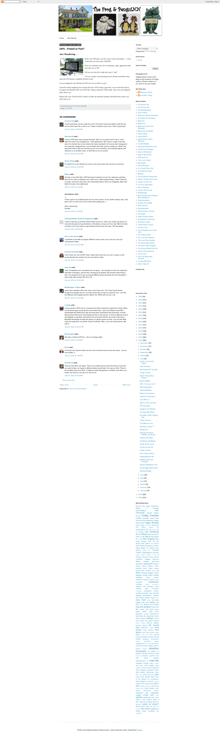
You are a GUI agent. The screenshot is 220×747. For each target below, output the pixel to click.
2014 (140, 334)
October (143, 349)
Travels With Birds (144, 261)
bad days (156, 564)
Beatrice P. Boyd (146, 92)
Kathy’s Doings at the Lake (147, 179)
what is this (155, 697)
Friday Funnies (145, 373)
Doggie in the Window (148, 409)
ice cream (149, 621)
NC (144, 537)
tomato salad (139, 688)
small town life (148, 674)
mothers (145, 637)
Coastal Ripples (143, 144)
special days (149, 677)
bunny (148, 577)
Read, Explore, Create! (146, 211)
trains (146, 688)
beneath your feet (152, 570)
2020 (140, 315)
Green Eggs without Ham (149, 468)
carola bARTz (143, 136)
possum (68, 267)
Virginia (147, 559)
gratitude (146, 614)
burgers (156, 577)
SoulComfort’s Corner (146, 225)
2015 (140, 331)
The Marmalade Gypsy (146, 243)
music (138, 641)
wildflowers (155, 709)
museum (146, 639)
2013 (140, 337)
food (151, 604)
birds (138, 573)
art (143, 564)
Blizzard (138, 506)
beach (145, 568)
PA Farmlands (145, 406)
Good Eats (154, 518)
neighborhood (140, 643)
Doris (67, 347)
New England (149, 539)
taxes (151, 684)
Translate (152, 51)
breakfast (139, 577)
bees (143, 570)
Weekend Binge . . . (147, 471)
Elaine (67, 174)
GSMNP (138, 518)
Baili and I (141, 121)
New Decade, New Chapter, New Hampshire (148, 196)
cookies (156, 591)
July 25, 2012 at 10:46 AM (74, 260)
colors (157, 586)
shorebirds (150, 670)
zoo (157, 711)
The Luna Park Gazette (146, 240)
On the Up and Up (146, 447)
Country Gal (69, 121)
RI (139, 546)
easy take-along (153, 600)
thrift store (155, 686)
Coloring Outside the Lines (147, 146)
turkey (138, 690)
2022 (140, 309)
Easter (156, 513)
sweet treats (145, 684)
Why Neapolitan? (146, 387)
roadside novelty (142, 663)
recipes (156, 658)
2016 (140, 328)
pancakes (144, 646)
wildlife (138, 711)
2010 (140, 497)
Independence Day (142, 529)
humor (142, 621)
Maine (144, 534)
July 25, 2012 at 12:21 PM (74, 327)
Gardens (146, 518)
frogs (153, 607)
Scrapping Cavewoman (146, 219)
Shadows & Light (144, 222)
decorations (147, 595)
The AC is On (142, 227)
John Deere (152, 529)
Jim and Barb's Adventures (147, 176)
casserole (139, 582)
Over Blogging (155, 543)
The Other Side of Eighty (147, 246)
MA (137, 534)
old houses (155, 643)
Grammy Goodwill (71, 252)
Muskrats (150, 534)
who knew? (145, 709)
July (142, 359)
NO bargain (155, 537)
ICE (137, 527)
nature (157, 641)
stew (148, 679)
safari (146, 665)
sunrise (157, 681)
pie (149, 651)
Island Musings (143, 165)
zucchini (138, 713)
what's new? (140, 706)
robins (151, 663)
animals (138, 564)
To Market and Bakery (148, 441)
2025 (140, 300)
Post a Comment (68, 380)
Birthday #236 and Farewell (146, 460)
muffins (138, 639)
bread (145, 575)
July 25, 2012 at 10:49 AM (74, 280)
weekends (147, 697)
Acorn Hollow (142, 113)
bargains (150, 566)
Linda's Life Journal (145, 190)
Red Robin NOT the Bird (148, 369)
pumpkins (145, 656)
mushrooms (155, 639)
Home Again (140, 525)
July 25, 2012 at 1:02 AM (74, 187)
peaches (156, 646)
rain (137, 658)
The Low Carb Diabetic (146, 237)
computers (147, 591)
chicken (138, 586)
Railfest (142, 546)
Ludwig (67, 305)
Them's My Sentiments (146, 251)
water (157, 695)
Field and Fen (143, 157)
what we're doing (146, 702)
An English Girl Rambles (146, 118)
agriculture (155, 561)
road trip (154, 660)
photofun (154, 648)
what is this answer (144, 699)
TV (149, 550)
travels (152, 688)
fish (141, 604)
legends (156, 623)
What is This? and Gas (148, 403)
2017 (140, 325)
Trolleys (148, 554)
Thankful (155, 550)
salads (151, 665)
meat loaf (145, 634)
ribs (148, 661)
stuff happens (141, 681)
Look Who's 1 (145, 399)
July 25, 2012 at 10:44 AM (74, 245)
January (143, 490)
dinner (141, 598)
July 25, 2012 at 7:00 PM (74, 356)
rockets (156, 663)
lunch (148, 632)
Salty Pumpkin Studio (145, 216)
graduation (139, 614)
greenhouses (154, 614)
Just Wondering (152, 532)
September (144, 352)
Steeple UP (144, 430)
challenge (139, 584)
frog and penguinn (143, 607)
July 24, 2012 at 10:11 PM (74, 154)
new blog (148, 643)
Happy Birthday (152, 523)
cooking (138, 593)
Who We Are (71, 38)
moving (156, 637)
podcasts (151, 653)
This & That (142, 254)
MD (140, 534)
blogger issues (153, 573)
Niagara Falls (146, 541)
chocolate (150, 586)
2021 (140, 312)
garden (142, 609)
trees (157, 688)
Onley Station (145, 543)
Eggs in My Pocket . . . (146, 155)
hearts (157, 616)
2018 (140, 322)
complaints (139, 591)
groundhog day (141, 616)
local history (148, 630)
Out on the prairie (71, 236)
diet (137, 598)
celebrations (153, 582)
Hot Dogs (148, 525)
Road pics (149, 546)
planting (144, 653)
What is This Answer (147, 393)
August (143, 355)
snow (156, 674)
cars (157, 579)
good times (154, 611)
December (144, 343)
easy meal (141, 600)
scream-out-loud (146, 668)
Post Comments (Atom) (77, 389)
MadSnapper (142, 193)
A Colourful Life (143, 104)
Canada (156, 508)
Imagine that (154, 527)
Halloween (149, 520)
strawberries (155, 679)
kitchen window (140, 623)
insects (156, 621)
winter (144, 711)
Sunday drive (141, 550)
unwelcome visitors (151, 690)
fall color (145, 602)
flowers (146, 604)
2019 (140, 318)
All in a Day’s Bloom (147, 453)
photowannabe (143, 208)
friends (156, 604)
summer (150, 681)
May (142, 478)
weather (139, 697)
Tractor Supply (140, 554)
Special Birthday (145, 390)
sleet (140, 674)
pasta (150, 646)
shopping (143, 670)
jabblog (140, 174)
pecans (138, 649)
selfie (137, 670)
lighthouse (144, 627)
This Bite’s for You (146, 423)
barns (157, 566)
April (142, 481)
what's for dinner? (151, 704)
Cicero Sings (70, 161)
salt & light (141, 214)
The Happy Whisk (144, 235)
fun (137, 609)
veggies (138, 695)
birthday (144, 573)
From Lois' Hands (144, 160)
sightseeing (150, 672)
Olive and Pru (143, 205)
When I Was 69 (143, 264)
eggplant (138, 602)
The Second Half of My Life (148, 248)
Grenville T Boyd (146, 95)
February (143, 487)
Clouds (149, 513)
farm (157, 602)
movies (150, 637)
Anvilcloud (69, 363)
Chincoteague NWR (147, 510)
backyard (148, 564)
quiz (157, 656)
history (142, 618)
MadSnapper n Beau (72, 287)
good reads (141, 611)
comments (155, 589)
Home (62, 38)
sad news (139, 665)
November (144, 346)
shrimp (156, 670)
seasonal (155, 668)
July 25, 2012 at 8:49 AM (74, 229)
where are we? (151, 706)
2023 (140, 306)
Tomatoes (155, 552)
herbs (137, 618)
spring (143, 679)
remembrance (141, 661)
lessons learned (141, 625)
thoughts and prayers (145, 686)
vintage (145, 695)
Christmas (140, 513)
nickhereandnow (144, 200)
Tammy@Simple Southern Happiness (79, 219)
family (152, 602)
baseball (138, 568)
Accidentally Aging (144, 110)
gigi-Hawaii (142, 163)
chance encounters (152, 584)
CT (147, 508)
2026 (140, 296)
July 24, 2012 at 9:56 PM (74, 129)
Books (138, 508)
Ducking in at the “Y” (147, 426)
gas (147, 609)
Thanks (138, 552)
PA (137, 546)
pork (157, 653)
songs (138, 677)
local (151, 627)
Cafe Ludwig (142, 134)
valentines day (142, 693)
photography (141, 651)
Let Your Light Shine (145, 185)
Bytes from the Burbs (145, 131)
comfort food (142, 589)
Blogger (139, 730)
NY (137, 539)
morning (138, 637)
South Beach (141, 548)
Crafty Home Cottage (145, 149)
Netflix (140, 539)
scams (138, 668)
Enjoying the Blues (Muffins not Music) (147, 434)
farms (138, 604)
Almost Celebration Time (149, 465)
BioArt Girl (141, 124)
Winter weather (142, 561)
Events (138, 516)
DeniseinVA (69, 136)
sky (137, 674)
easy (157, 597)
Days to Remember (145, 152)
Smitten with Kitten (146, 438)
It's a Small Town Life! (146, 168)
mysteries (147, 641)
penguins (144, 648)
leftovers (149, 623)
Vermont (145, 557)
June (142, 475)
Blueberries (155, 506)
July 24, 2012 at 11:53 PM (74, 167)
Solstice (156, 546)
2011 (140, 494)
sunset (138, 684)
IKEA (143, 527)
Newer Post (64, 385)
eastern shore (150, 598)
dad (154, 593)
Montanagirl (69, 334)
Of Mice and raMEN (145, 203)
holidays (150, 618)
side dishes (140, 672)
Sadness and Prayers (147, 396)
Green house (140, 520)
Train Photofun (145, 366)
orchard (138, 646)
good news (154, 609)
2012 (140, 340)
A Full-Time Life (143, 107)
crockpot (145, 593)
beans (151, 568)
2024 (140, 303)
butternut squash (149, 579)
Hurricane (155, 525)
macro (152, 632)
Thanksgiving (146, 552)
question (152, 656)
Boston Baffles (145, 381)
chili (144, 586)
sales (157, 665)
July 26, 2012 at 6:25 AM (74, 375)
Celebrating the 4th (147, 456)
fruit (157, 607)
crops (151, 593)
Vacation (139, 557)
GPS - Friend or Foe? (147, 384)
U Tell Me (69, 108)
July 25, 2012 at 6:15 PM (74, 340)
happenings (150, 616)
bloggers (139, 575)
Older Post (126, 385)
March (142, 484)
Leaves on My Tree (145, 182)
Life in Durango (143, 187)
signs (157, 672)
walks (152, 695)
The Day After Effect (147, 412)
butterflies (139, 579)
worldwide (151, 711)
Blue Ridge (146, 506)
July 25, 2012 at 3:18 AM (74, 211)
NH (147, 537)
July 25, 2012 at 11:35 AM (74, 298)
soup (142, 677)
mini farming (154, 634)
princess (138, 655)
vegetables (155, 693)
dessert (156, 595)
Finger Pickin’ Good (147, 444)
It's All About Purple (145, 171)
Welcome (156, 559)
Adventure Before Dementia (148, 115)
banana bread (141, 566)
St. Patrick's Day (153, 548)
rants (146, 658)
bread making (153, 575)
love (143, 632)
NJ (150, 537)
